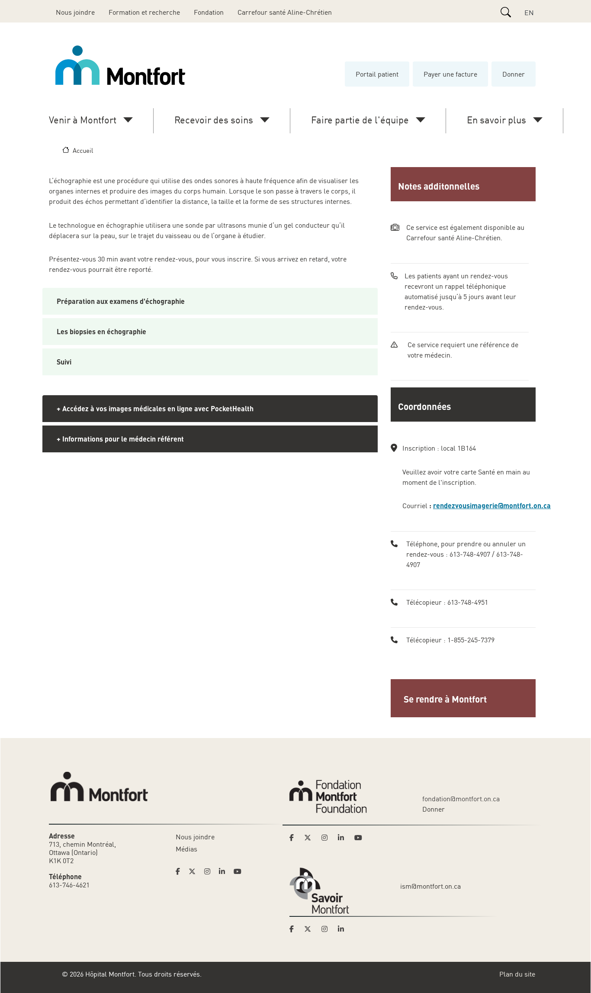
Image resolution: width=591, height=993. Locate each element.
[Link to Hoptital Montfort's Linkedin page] (224, 871)
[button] (464, 698)
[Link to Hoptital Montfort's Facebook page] (180, 871)
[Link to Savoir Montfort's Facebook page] (294, 929)
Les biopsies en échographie (101, 331)
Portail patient (377, 74)
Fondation (209, 12)
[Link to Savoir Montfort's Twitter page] (310, 929)
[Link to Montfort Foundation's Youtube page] (359, 837)
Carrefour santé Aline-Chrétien (285, 12)
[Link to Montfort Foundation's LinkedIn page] (343, 837)
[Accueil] (122, 65)
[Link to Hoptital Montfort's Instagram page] (209, 871)
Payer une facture (450, 74)
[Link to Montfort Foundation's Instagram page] (327, 837)
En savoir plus (496, 120)
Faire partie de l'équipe (360, 120)
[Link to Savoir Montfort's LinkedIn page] (343, 929)
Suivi (64, 362)
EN (529, 12)
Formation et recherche (144, 12)
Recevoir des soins (213, 120)
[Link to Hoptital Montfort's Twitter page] (195, 871)
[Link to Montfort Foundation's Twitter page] (310, 837)
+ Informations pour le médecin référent (120, 439)
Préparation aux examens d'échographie (121, 301)
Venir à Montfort (82, 120)
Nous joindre (75, 12)
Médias (186, 849)
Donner (513, 74)
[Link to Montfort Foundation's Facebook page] (294, 837)
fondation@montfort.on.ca (461, 798)
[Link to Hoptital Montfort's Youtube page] (238, 871)
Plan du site (517, 974)
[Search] (505, 12)
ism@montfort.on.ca (430, 886)
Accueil (83, 150)
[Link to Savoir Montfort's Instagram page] (327, 929)
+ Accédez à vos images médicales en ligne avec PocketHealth (155, 408)
